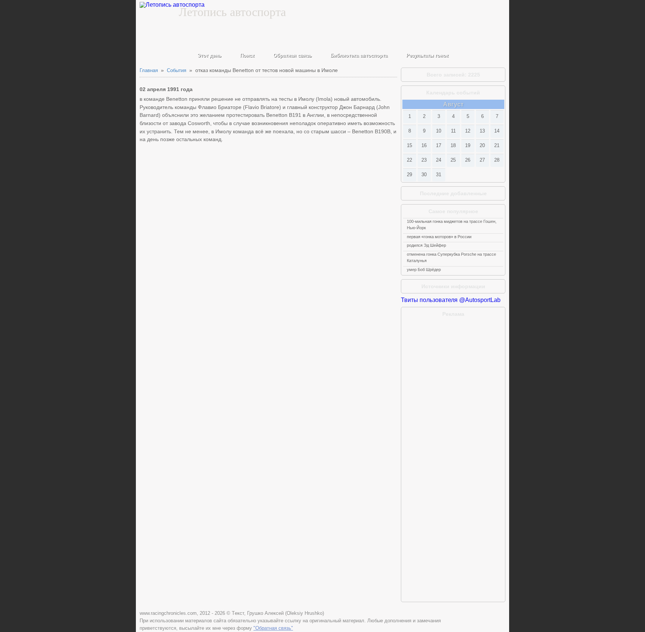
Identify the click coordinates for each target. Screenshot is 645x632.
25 (453, 160)
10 (438, 131)
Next (498, 104)
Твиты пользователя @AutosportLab (451, 300)
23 (424, 160)
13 (482, 131)
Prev (407, 104)
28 (496, 160)
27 (482, 160)
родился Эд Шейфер (426, 245)
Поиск (247, 55)
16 (424, 145)
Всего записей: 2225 (453, 75)
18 (453, 145)
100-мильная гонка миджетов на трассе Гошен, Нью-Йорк (451, 224)
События (176, 70)
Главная (149, 70)
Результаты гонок (427, 55)
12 (467, 131)
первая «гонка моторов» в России (439, 236)
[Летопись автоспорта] (172, 5)
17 (438, 145)
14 (496, 131)
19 (467, 145)
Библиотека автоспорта (358, 55)
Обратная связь (292, 55)
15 (409, 145)
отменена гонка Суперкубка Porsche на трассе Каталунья (451, 257)
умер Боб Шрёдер (424, 269)
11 (453, 131)
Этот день (209, 55)
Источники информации (453, 286)
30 (424, 174)
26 (467, 160)
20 (482, 145)
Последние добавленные (453, 193)
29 (409, 174)
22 (409, 160)
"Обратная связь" (273, 628)
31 (438, 174)
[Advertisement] (453, 367)
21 (496, 145)
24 (438, 160)
